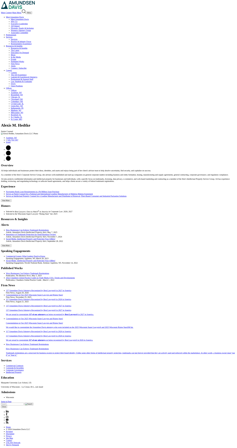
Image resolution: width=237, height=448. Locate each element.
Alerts (13, 66)
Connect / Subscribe (19, 68)
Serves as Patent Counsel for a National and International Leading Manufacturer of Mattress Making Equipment (49, 194)
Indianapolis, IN (17, 108)
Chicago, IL (15, 97)
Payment (9, 431)
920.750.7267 (12, 140)
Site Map (9, 438)
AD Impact (15, 26)
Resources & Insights (14, 46)
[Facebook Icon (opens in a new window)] (6, 415)
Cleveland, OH (17, 99)
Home (8, 427)
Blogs (13, 55)
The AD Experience (19, 75)
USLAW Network (13, 443)
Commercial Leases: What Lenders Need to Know (25, 256)
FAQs (13, 84)
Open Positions (17, 86)
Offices (9, 88)
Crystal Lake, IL (17, 104)
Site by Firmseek (12, 445)
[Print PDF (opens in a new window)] (8, 149)
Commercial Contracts (14, 366)
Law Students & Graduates (21, 81)
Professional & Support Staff (22, 79)
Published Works (17, 61)
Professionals (11, 35)
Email (8, 142)
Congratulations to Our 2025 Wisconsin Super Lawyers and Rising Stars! (34, 295)
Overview (7, 165)
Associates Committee (19, 33)
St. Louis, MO (16, 119)
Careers (9, 70)
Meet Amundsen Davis (15, 17)
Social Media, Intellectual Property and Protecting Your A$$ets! (30, 239)
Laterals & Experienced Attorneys (24, 77)
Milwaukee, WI (17, 113)
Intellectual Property (14, 372)
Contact (9, 440)
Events (13, 59)
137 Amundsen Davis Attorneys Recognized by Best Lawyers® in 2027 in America (38, 290)
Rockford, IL (16, 115)
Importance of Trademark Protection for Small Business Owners (31, 234)
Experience (8, 186)
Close (4, 407)
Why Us (14, 21)
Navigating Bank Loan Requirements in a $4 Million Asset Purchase (32, 192)
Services (9, 37)
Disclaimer (10, 434)
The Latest (15, 50)
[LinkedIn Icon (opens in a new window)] (8, 160)
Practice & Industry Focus (21, 41)
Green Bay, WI (17, 106)
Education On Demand (20, 53)
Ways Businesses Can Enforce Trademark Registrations (27, 273)
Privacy (9, 436)
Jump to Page (6, 401)
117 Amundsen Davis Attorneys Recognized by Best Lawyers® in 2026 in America (38, 299)
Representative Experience (21, 44)
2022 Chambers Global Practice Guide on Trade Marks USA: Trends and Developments (40, 278)
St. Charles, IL (16, 117)
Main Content (6, 13)
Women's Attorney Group (21, 30)
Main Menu (16, 13)
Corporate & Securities (15, 368)
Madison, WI (16, 110)
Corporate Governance (15, 370)
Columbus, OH (17, 101)
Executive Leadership (19, 24)
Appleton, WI (16, 93)
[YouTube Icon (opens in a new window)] (7, 420)
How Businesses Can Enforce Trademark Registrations (27, 230)
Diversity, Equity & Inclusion (22, 28)
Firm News (15, 64)
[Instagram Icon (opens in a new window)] (7, 418)
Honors (5, 205)
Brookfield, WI (17, 95)
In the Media (16, 57)
